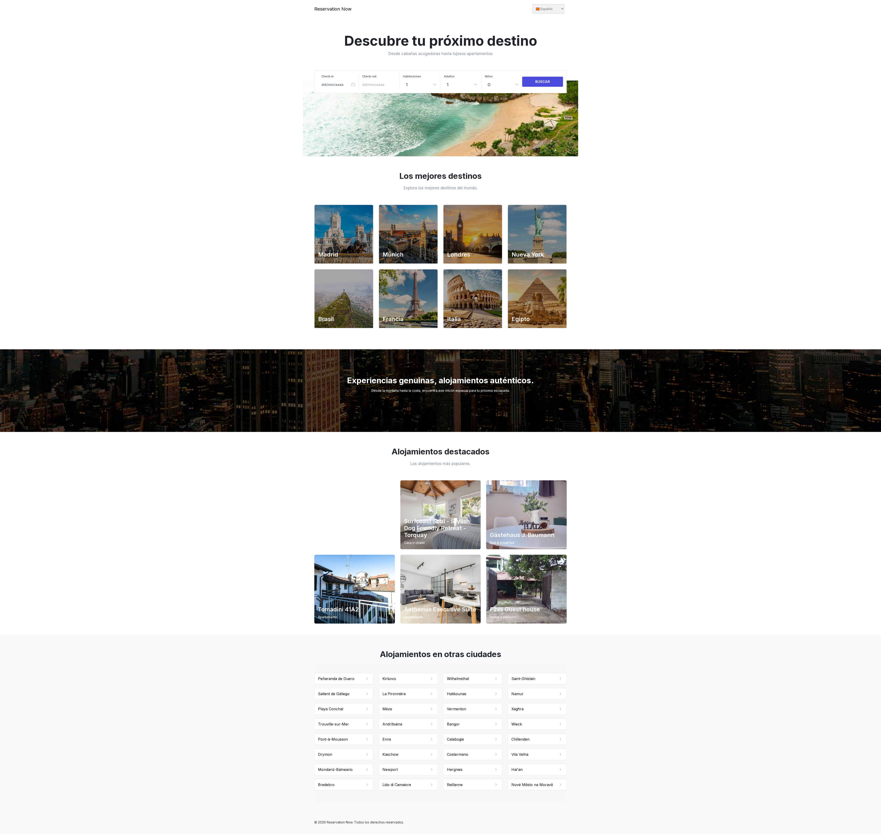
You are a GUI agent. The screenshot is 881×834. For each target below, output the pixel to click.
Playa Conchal (330, 709)
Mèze (387, 709)
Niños (489, 76)
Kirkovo (389, 678)
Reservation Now (332, 9)
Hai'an (517, 769)
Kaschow (390, 754)
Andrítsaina (392, 724)
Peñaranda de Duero (336, 678)
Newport (390, 769)
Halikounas (456, 693)
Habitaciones (412, 76)
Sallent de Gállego (333, 693)
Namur (517, 693)
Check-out (369, 76)
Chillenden (520, 739)
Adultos (449, 76)
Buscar (542, 81)
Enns (386, 739)
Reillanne (455, 784)
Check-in (327, 76)
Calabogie (455, 739)
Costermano (457, 754)
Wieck (516, 724)
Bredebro (326, 784)
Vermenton (456, 709)
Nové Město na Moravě (532, 784)
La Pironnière (394, 693)
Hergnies (455, 769)
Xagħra (517, 709)
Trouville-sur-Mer (333, 724)
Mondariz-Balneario (335, 769)
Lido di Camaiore (396, 784)
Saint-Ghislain (523, 678)
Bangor (453, 724)
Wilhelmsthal (458, 678)
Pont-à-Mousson (333, 739)
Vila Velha (519, 754)
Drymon (325, 754)
